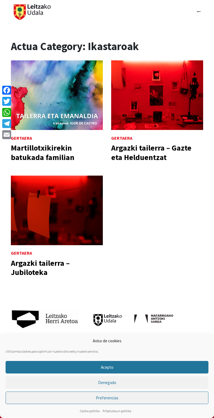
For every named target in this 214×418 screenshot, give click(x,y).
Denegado (107, 382)
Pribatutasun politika (117, 411)
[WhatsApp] (6, 112)
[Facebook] (6, 90)
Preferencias (107, 397)
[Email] (6, 134)
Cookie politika (90, 411)
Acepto (107, 367)
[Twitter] (6, 101)
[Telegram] (6, 123)
